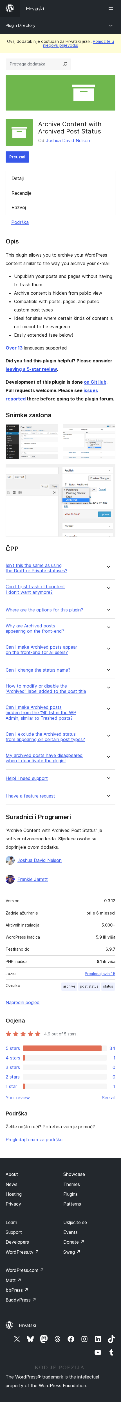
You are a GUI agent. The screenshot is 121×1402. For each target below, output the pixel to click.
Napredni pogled (23, 1002)
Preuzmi (17, 156)
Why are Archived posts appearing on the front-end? (35, 628)
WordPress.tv (22, 1252)
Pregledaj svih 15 (100, 973)
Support (14, 1232)
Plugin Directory (20, 25)
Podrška (20, 222)
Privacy (13, 1204)
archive (69, 986)
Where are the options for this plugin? (44, 610)
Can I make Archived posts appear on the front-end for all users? (41, 649)
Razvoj (19, 207)
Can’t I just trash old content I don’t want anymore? (35, 589)
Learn (11, 1222)
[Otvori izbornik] (112, 8)
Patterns (72, 1204)
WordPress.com (25, 1270)
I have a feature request (30, 796)
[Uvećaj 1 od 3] (50, 432)
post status (89, 986)
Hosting (14, 1194)
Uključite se (75, 1222)
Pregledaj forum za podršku (34, 1139)
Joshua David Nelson (68, 140)
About (12, 1174)
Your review (18, 1097)
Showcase (74, 1174)
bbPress (17, 1290)
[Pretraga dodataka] (65, 64)
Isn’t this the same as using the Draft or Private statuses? (36, 568)
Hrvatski (27, 1325)
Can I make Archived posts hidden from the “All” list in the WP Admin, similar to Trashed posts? (41, 713)
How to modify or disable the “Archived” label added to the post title (46, 688)
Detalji (18, 178)
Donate (73, 1242)
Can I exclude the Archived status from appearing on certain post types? (45, 737)
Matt (13, 1280)
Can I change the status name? (38, 670)
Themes (71, 1184)
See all (108, 1097)
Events (70, 1232)
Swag (71, 1252)
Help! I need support (27, 778)
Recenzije (22, 193)
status (108, 986)
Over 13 (14, 348)
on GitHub (95, 382)
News (11, 1184)
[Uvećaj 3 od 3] (108, 471)
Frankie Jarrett (32, 879)
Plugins (70, 1194)
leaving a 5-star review (31, 369)
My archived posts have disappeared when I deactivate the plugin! (44, 758)
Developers (17, 1242)
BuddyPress (21, 1300)
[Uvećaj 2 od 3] (108, 432)
